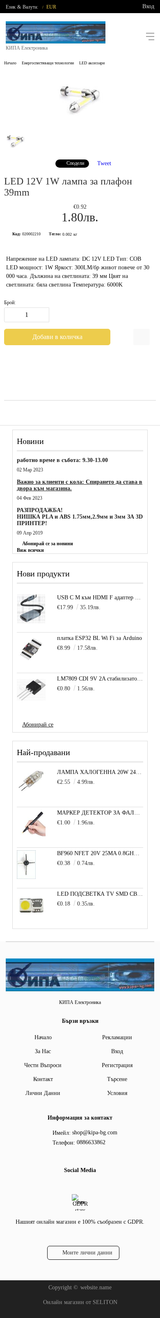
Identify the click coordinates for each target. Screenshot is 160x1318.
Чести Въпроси (43, 1065)
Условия (117, 1093)
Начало (10, 63)
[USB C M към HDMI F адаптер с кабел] (31, 608)
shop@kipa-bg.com (94, 1132)
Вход (148, 6)
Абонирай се (37, 725)
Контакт (43, 1079)
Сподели (75, 163)
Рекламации (117, 1037)
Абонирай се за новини (47, 543)
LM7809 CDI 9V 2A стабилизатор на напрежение (100, 679)
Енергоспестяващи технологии (48, 63)
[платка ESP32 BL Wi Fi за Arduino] (31, 649)
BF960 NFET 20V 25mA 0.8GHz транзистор (100, 853)
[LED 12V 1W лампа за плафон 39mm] (80, 121)
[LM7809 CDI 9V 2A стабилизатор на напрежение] (31, 690)
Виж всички (30, 550)
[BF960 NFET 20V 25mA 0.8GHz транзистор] (26, 877)
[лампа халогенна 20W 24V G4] (31, 791)
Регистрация (117, 1065)
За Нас (43, 1051)
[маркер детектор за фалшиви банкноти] (31, 836)
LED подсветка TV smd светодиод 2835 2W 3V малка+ (100, 894)
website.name (96, 1287)
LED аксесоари (92, 63)
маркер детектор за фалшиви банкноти (100, 813)
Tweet (104, 163)
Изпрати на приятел (141, 337)
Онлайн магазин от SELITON (80, 1302)
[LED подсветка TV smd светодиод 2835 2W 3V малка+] (31, 918)
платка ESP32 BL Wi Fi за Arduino (99, 638)
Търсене (117, 1079)
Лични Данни (42, 1093)
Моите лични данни (87, 1253)
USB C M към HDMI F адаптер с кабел (100, 597)
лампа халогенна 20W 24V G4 (100, 772)
